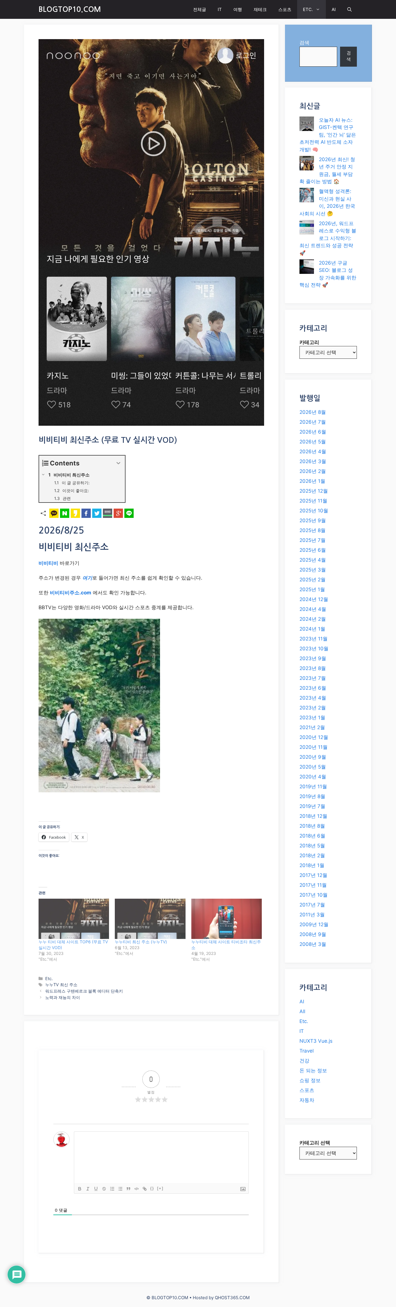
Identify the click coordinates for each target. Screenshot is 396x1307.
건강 (304, 1061)
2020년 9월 (312, 757)
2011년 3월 (312, 915)
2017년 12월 (313, 875)
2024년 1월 (312, 629)
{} (152, 1188)
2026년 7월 (312, 422)
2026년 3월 (312, 461)
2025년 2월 (312, 579)
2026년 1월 (312, 481)
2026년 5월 (312, 442)
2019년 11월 (313, 786)
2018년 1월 (311, 865)
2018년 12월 (313, 816)
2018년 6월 (312, 836)
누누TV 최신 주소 (61, 984)
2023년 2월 (312, 708)
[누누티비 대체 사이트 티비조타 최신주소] (226, 919)
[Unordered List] (120, 1188)
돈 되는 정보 (313, 1070)
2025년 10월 (313, 511)
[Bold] (80, 1188)
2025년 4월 (312, 560)
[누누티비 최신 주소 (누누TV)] (150, 919)
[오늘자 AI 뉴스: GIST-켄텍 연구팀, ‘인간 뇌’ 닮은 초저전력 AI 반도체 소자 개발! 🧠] (306, 124)
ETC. (308, 9)
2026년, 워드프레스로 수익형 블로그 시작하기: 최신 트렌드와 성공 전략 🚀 (327, 238)
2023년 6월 (312, 688)
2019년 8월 (312, 796)
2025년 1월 (312, 589)
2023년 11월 (313, 639)
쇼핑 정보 (310, 1080)
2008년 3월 (312, 944)
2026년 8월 (312, 412)
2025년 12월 (313, 491)
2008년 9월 (312, 934)
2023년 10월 (313, 648)
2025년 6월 (312, 550)
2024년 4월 (312, 609)
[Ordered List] (112, 1188)
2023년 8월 (312, 668)
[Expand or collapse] (118, 463)
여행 (237, 9)
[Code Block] (136, 1188)
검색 (304, 42)
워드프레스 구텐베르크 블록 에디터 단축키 (84, 991)
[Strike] (104, 1188)
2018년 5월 (312, 846)
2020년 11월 (313, 747)
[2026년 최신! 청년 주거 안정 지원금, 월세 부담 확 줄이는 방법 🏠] (306, 164)
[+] (160, 1188)
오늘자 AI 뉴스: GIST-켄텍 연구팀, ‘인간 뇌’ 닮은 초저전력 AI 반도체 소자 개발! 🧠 (327, 134)
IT (220, 9)
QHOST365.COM (232, 1297)
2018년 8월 (312, 826)
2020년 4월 (312, 777)
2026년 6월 (312, 432)
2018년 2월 (312, 855)
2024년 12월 (313, 599)
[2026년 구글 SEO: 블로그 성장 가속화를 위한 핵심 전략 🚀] (306, 267)
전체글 (199, 9)
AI (334, 9)
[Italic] (88, 1188)
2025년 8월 (312, 530)
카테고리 (309, 342)
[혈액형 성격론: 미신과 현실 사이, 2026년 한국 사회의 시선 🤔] (306, 196)
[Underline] (96, 1188)
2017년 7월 (312, 905)
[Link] (145, 1188)
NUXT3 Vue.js (316, 1041)
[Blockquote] (128, 1188)
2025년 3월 (312, 570)
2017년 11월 (313, 885)
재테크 (260, 9)
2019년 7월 (312, 806)
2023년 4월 (312, 698)
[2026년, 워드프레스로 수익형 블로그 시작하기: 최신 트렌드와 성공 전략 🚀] (306, 228)
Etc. (49, 978)
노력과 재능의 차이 (62, 997)
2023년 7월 (312, 678)
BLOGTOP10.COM (70, 9)
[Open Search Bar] (349, 9)
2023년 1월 (312, 717)
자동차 (306, 1100)
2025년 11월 (313, 501)
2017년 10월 (313, 895)
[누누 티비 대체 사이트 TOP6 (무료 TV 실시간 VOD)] (74, 919)
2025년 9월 (312, 520)
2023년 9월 (312, 658)
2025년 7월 (312, 540)
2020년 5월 (312, 767)
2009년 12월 (313, 924)
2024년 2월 (312, 619)
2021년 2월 (312, 727)
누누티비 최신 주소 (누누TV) (141, 941)
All (302, 1011)
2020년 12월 (313, 737)
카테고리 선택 (314, 1143)
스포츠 (284, 9)
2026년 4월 (312, 451)
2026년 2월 (312, 471)
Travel (306, 1051)
